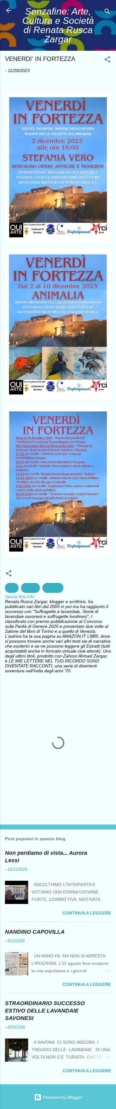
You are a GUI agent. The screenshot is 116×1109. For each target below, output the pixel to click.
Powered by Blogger (61, 1097)
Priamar (53, 587)
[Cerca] (107, 12)
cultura (30, 587)
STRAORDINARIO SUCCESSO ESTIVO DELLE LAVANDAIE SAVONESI (45, 1010)
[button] (107, 60)
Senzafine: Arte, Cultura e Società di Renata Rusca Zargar (58, 25)
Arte (12, 587)
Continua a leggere (86, 912)
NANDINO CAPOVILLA (35, 932)
